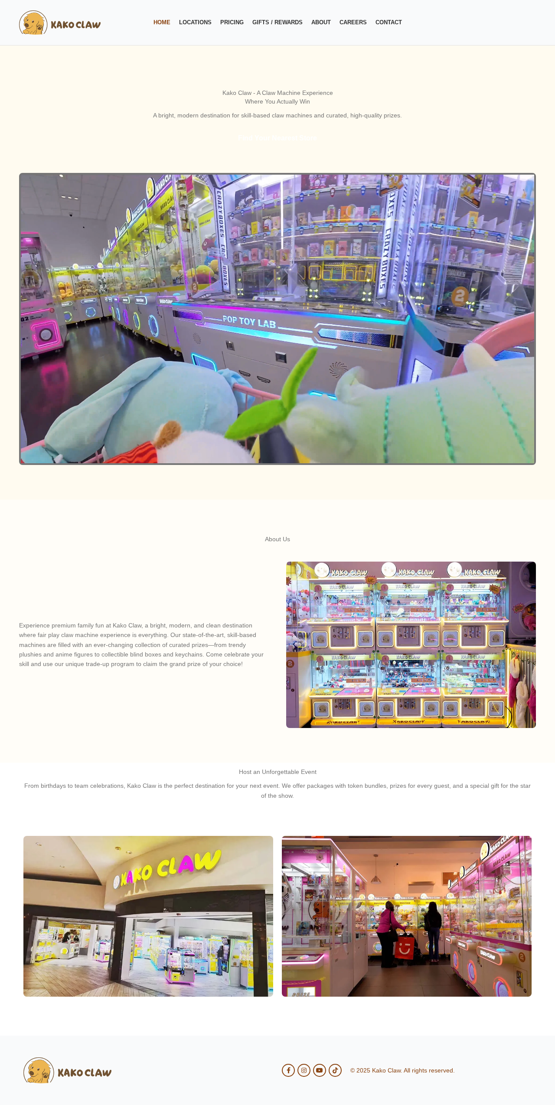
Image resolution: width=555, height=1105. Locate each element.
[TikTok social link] (335, 1070)
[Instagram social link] (303, 1070)
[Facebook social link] (288, 1070)
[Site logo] (60, 22)
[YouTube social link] (319, 1070)
